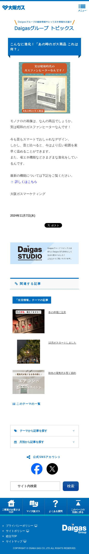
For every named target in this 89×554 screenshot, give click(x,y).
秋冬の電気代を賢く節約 (62, 373)
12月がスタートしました (62, 342)
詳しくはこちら (26, 182)
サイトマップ (14, 541)
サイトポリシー (15, 531)
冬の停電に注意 (57, 312)
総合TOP (11, 536)
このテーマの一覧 (28, 403)
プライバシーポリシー (19, 525)
